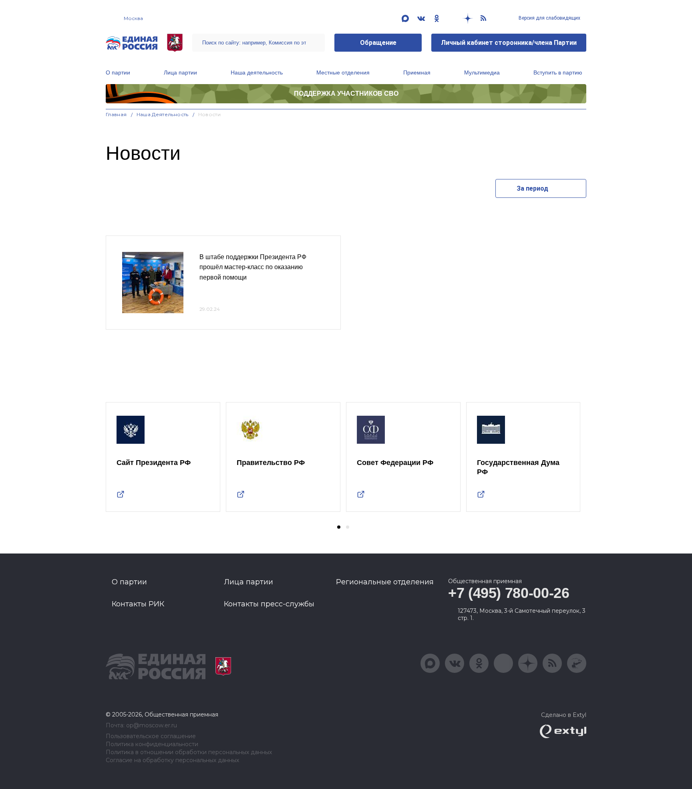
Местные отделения (343, 72)
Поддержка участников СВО (346, 93)
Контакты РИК (138, 604)
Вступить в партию (557, 72)
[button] (338, 527)
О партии (118, 72)
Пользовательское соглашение (151, 736)
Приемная (416, 72)
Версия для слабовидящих (548, 18)
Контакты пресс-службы (269, 604)
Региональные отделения (385, 582)
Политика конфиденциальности (152, 744)
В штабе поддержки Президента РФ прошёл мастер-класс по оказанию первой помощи (252, 267)
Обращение (378, 42)
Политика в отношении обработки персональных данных (189, 752)
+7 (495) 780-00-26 (508, 593)
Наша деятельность (257, 72)
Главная (116, 114)
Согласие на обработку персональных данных (172, 760)
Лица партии (180, 72)
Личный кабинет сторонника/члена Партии (509, 42)
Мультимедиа (482, 72)
